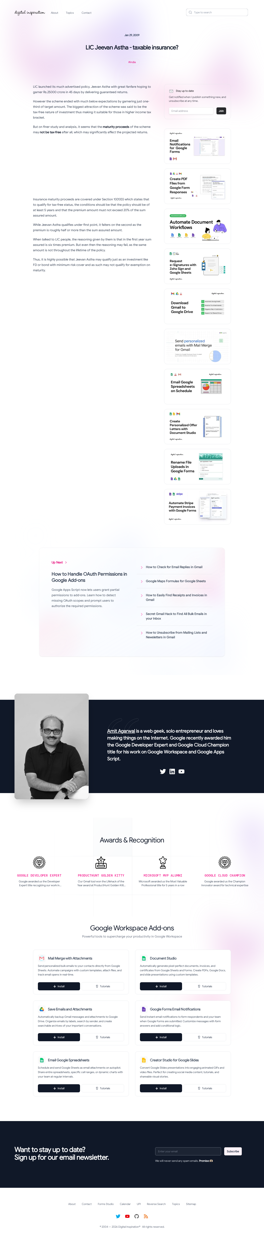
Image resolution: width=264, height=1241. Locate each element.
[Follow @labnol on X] (118, 1216)
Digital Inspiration (128, 1226)
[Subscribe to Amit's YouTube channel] (181, 771)
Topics (70, 12)
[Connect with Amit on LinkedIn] (172, 771)
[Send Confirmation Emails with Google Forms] (197, 146)
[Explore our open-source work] (136, 1216)
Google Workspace (167, 752)
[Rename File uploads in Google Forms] (197, 466)
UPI (139, 1204)
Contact (86, 12)
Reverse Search (156, 1204)
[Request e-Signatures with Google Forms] (197, 266)
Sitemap (191, 1204)
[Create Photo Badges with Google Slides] (197, 426)
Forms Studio (106, 1204)
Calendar (125, 1204)
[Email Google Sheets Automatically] (197, 386)
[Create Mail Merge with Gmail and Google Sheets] (197, 346)
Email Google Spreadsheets (68, 1060)
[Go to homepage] (29, 12)
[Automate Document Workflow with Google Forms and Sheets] (197, 226)
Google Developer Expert (141, 745)
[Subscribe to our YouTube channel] (127, 1216)
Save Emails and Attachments (70, 1009)
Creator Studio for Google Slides (174, 1060)
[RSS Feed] (146, 1216)
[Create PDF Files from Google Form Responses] (197, 186)
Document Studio (163, 958)
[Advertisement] (92, 166)
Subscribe (233, 1151)
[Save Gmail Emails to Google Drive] (197, 306)
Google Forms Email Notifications (175, 1009)
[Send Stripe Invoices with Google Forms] (197, 506)
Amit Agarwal (121, 731)
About (54, 12)
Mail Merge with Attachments (70, 958)
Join (221, 111)
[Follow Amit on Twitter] (163, 771)
